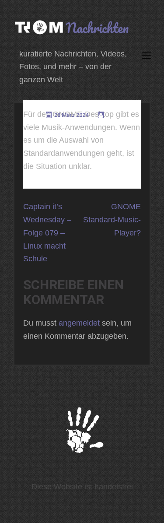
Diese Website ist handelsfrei (82, 486)
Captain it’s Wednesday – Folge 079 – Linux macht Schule (47, 232)
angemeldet (79, 323)
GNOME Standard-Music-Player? (112, 219)
